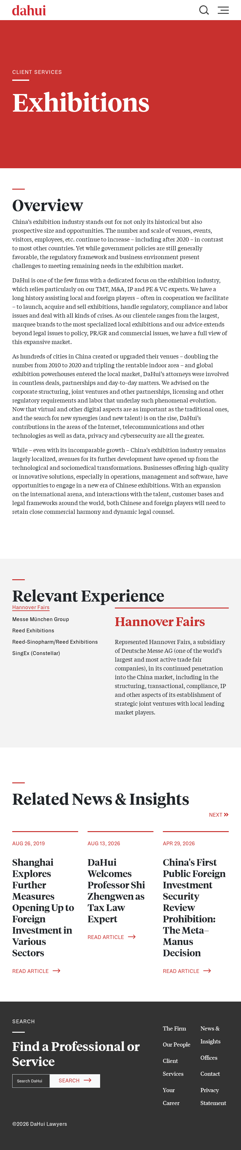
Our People (176, 1044)
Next (216, 815)
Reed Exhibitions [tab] (33, 631)
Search (70, 1081)
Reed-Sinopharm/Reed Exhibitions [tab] (55, 642)
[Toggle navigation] (221, 10)
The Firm (174, 1028)
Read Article (31, 971)
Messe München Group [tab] (40, 619)
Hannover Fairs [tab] (31, 607)
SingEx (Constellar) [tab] (36, 653)
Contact (210, 1073)
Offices (209, 1057)
